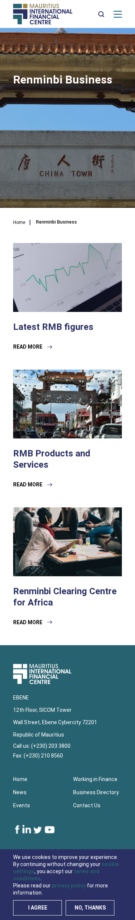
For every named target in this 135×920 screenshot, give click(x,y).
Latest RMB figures (53, 327)
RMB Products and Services (51, 459)
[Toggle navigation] (118, 14)
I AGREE (37, 908)
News (20, 792)
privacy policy (69, 886)
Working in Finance (95, 779)
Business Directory (96, 792)
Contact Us (86, 805)
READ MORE (28, 347)
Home (19, 222)
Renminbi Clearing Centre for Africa (65, 597)
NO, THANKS (90, 908)
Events (21, 805)
